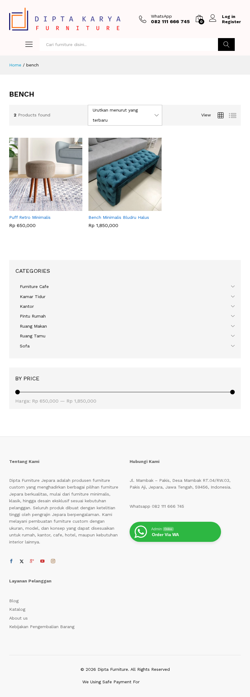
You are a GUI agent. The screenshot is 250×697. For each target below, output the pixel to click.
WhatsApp (161, 16)
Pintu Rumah (33, 316)
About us (18, 618)
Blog (14, 600)
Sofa (25, 345)
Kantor (27, 306)
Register (231, 21)
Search (226, 44)
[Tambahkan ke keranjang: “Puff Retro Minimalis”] (39, 207)
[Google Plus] (32, 561)
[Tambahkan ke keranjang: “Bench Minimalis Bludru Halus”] (118, 207)
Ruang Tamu (32, 335)
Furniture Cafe (34, 286)
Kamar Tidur (32, 296)
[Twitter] (21, 561)
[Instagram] (53, 561)
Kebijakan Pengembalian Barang (41, 626)
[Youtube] (42, 561)
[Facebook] (11, 561)
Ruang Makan (33, 326)
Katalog (17, 609)
